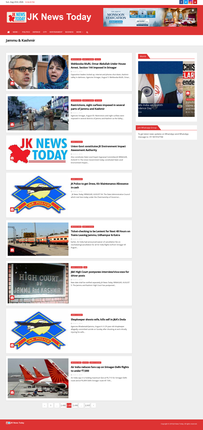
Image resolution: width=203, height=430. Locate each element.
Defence (36, 32)
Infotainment (56, 32)
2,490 (75, 405)
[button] (87, 32)
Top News (98, 100)
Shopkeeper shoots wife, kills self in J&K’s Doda (98, 319)
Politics (26, 32)
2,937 (87, 405)
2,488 (63, 405)
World (144, 102)
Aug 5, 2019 (77, 72)
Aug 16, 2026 (148, 112)
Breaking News (76, 59)
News (15, 32)
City (45, 32)
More (78, 32)
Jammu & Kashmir (88, 59)
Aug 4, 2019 (77, 154)
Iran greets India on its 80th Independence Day (158, 106)
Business (69, 32)
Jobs (85, 267)
